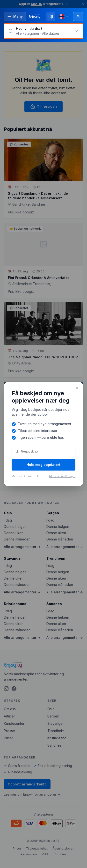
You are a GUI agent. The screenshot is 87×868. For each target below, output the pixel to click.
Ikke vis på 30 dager (62, 476)
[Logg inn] (78, 16)
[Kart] (50, 16)
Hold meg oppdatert (43, 465)
